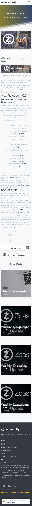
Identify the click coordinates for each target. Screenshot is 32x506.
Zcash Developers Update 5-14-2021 (15, 328)
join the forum (8, 187)
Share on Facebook (17, 235)
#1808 (19, 147)
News (11, 17)
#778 (21, 210)
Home (6, 17)
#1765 (23, 164)
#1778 (22, 155)
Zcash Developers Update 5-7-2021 (15, 367)
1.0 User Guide (14, 178)
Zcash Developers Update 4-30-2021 (16, 406)
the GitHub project (23, 185)
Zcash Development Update (14, 291)
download (26, 175)
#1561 (20, 212)
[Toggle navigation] (29, 2)
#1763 (17, 166)
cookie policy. (12, 502)
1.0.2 (13, 182)
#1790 (21, 134)
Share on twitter (17, 240)
